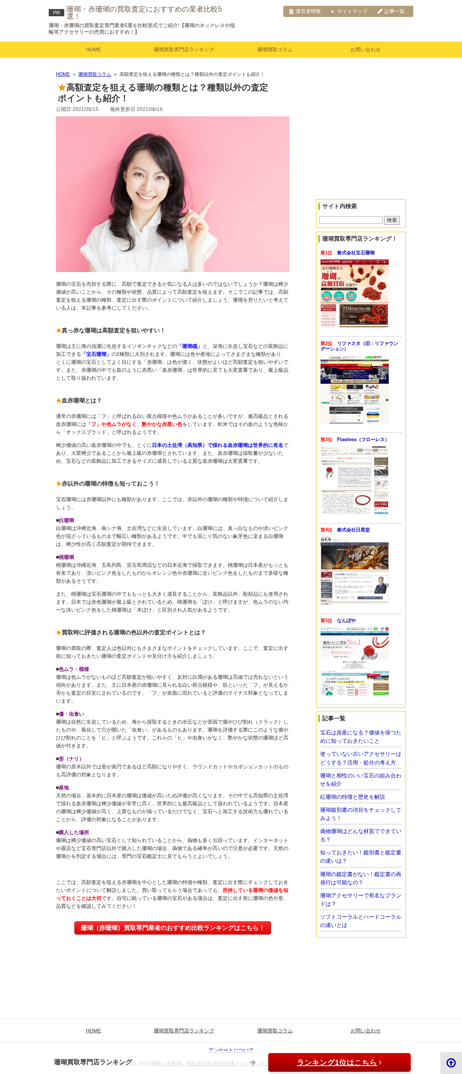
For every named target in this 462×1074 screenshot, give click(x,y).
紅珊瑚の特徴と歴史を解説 (352, 797)
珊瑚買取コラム (275, 49)
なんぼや (346, 620)
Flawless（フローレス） (363, 439)
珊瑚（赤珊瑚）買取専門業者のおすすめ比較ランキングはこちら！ (173, 927)
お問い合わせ (365, 49)
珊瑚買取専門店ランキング (184, 49)
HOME (93, 49)
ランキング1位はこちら (337, 1062)
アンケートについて (231, 1050)
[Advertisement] (361, 146)
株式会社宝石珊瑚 (356, 252)
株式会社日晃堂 (353, 529)
